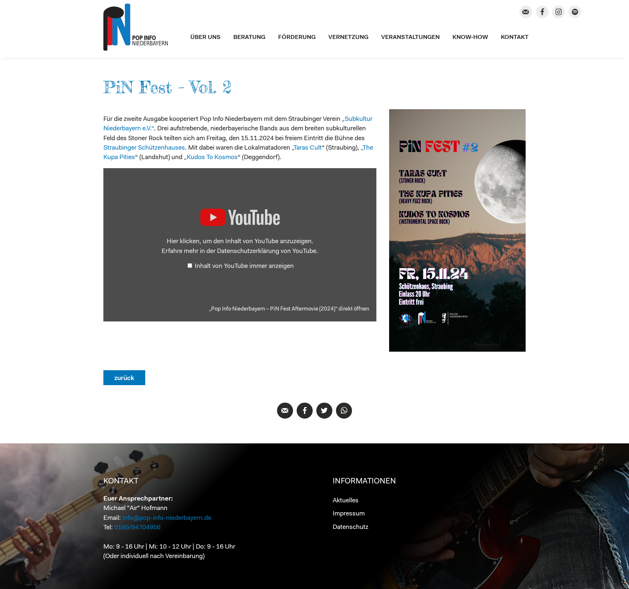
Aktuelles (346, 501)
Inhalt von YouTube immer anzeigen (244, 266)
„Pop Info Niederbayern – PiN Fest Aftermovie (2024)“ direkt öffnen (289, 309)
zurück (124, 378)
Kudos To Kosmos (212, 157)
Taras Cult (307, 148)
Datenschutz (350, 527)
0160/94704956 (137, 528)
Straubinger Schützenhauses (144, 148)
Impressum (349, 514)
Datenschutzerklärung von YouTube (266, 251)
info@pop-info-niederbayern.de (166, 518)
